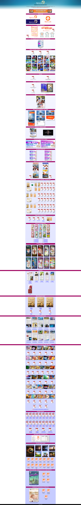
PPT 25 (52, 389)
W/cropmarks (30, 283)
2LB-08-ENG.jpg (45, 240)
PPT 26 (28, 399)
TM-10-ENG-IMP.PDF (52, 342)
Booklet (31, 308)
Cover (49, 221)
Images (30, 220)
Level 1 (31, 431)
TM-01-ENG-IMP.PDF (29, 329)
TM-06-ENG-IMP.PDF (29, 342)
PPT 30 (52, 399)
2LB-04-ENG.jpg (36, 241)
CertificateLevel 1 (31, 314)
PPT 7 (34, 360)
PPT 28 (40, 399)
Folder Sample (38, 220)
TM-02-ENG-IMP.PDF (34, 329)
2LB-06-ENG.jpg (45, 239)
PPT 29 (46, 399)
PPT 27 (34, 399)
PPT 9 (46, 360)
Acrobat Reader (44, 180)
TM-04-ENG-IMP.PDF (46, 329)
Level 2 (37, 431)
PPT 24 (46, 389)
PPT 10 (52, 360)
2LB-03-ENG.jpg (36, 240)
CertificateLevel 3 (50, 314)
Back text (34, 220)
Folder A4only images (43, 220)
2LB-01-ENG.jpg (36, 239)
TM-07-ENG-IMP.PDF (34, 342)
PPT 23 (40, 389)
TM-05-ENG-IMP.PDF (52, 329)
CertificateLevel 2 (40, 314)
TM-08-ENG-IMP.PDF (40, 342)
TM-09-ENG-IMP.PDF (46, 342)
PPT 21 (28, 389)
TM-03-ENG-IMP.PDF (40, 329)
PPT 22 (34, 389)
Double (30, 282)
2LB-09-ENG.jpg (45, 241)
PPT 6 (28, 360)
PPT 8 (40, 360)
